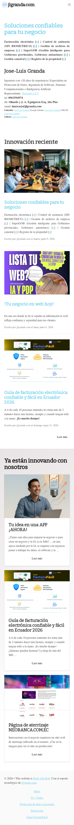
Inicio (37, 791)
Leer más (62, 437)
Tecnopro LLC (30, 93)
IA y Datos (37, 798)
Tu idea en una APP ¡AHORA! (28, 527)
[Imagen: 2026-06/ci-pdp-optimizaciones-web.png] (37, 273)
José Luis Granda (21, 110)
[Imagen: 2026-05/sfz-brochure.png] (37, 361)
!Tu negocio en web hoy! (29, 304)
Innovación (37, 810)
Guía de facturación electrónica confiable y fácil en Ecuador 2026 (36, 397)
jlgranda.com (29, 782)
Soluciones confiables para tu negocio (33, 28)
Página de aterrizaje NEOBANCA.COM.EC (29, 727)
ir (37, 41)
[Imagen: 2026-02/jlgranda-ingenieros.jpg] (37, 171)
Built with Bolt (41, 778)
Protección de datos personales (37, 804)
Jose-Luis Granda (52, 110)
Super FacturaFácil (37, 817)
